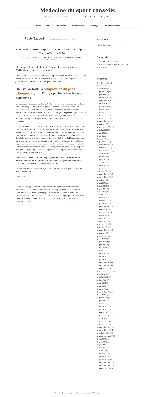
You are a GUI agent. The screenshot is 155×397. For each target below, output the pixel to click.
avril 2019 (103, 112)
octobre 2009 (104, 368)
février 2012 (103, 307)
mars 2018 (103, 139)
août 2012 (103, 295)
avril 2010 (103, 351)
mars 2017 (103, 165)
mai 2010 (102, 348)
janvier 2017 (103, 171)
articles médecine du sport (39, 57)
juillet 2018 (103, 130)
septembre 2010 (105, 336)
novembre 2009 (105, 365)
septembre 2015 (105, 212)
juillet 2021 (103, 92)
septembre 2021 (105, 86)
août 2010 (103, 339)
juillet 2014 (103, 242)
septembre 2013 (105, 271)
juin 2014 (102, 245)
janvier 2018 (103, 142)
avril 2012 (103, 304)
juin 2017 (102, 159)
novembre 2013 (105, 265)
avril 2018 (103, 136)
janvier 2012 (103, 310)
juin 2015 (102, 218)
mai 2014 (102, 248)
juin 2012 (102, 301)
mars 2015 (103, 221)
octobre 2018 (104, 124)
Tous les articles (78, 26)
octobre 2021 (104, 83)
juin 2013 (102, 280)
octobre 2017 (104, 148)
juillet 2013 (103, 277)
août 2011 (103, 318)
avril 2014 (103, 251)
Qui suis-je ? (94, 26)
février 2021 (103, 98)
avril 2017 (103, 162)
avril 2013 (102, 286)
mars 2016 (103, 198)
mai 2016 (102, 192)
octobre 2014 (104, 233)
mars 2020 (103, 104)
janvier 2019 (103, 118)
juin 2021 (102, 95)
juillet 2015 (103, 215)
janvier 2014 (103, 260)
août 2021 (103, 89)
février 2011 (103, 321)
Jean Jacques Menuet (73, 57)
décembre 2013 (105, 262)
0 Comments (52, 60)
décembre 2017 (105, 145)
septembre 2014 (105, 236)
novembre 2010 (105, 330)
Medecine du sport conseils (77, 10)
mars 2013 (103, 289)
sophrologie (104, 67)
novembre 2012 (105, 292)
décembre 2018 (105, 121)
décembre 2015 (105, 206)
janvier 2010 (104, 359)
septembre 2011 (105, 315)
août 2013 (103, 274)
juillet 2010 (103, 342)
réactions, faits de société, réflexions (113, 64)
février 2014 (103, 257)
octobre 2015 (104, 209)
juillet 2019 (103, 109)
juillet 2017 (103, 157)
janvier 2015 (104, 227)
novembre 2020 (105, 101)
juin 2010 (102, 345)
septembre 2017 (105, 151)
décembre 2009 (105, 362)
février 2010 (104, 357)
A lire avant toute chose (56, 26)
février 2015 (104, 224)
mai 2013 (102, 283)
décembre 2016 (105, 174)
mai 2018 (102, 133)
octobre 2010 (104, 333)
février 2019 (103, 115)
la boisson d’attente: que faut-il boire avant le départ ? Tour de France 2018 (51, 51)
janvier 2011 (103, 324)
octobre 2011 (104, 312)
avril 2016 (103, 195)
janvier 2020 (104, 107)
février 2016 (103, 201)
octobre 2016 (104, 180)
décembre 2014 (105, 230)
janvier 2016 (103, 204)
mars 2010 (103, 354)
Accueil (38, 26)
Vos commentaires (112, 26)
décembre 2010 (105, 327)
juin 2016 (102, 189)
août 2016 (103, 183)
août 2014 (103, 239)
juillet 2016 (103, 186)
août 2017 (103, 154)
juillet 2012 (103, 298)
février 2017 (103, 168)
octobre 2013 (104, 268)
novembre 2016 (105, 177)
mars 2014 (103, 254)
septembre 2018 (105, 127)
